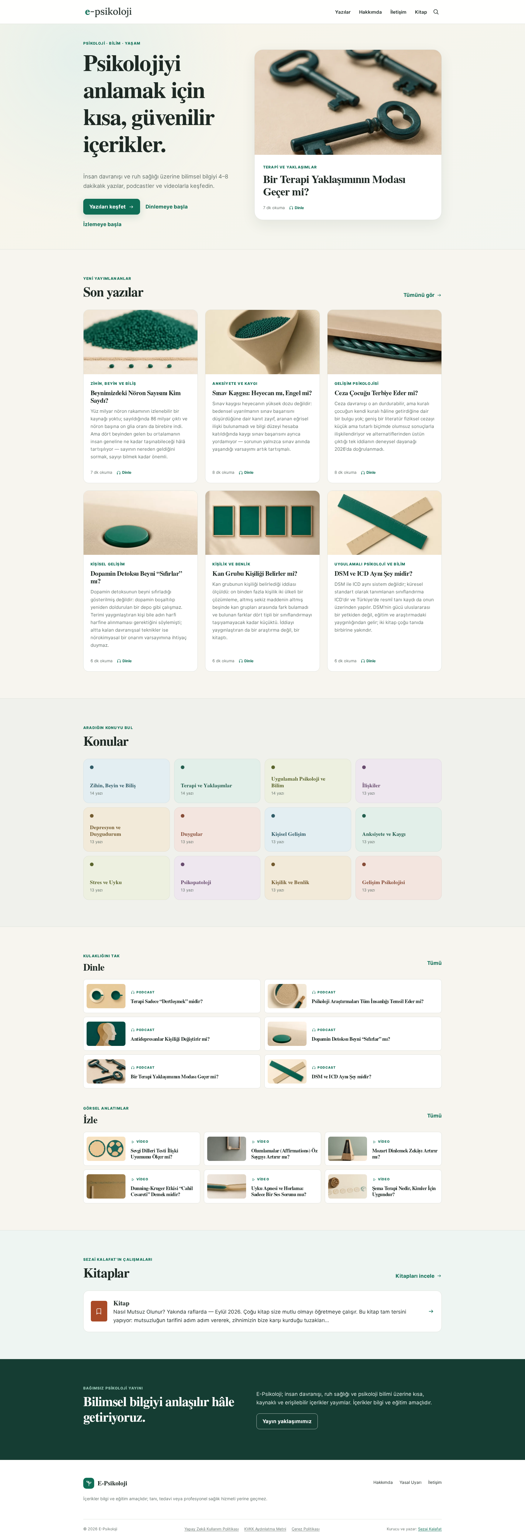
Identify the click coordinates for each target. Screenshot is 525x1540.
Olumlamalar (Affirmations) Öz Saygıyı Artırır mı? (284, 1153)
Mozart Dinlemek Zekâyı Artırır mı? (404, 1153)
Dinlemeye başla (167, 207)
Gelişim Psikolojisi (357, 383)
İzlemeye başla (102, 224)
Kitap (421, 12)
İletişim (398, 12)
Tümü (434, 963)
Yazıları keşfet (107, 207)
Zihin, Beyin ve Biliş (113, 383)
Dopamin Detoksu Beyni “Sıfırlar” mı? (136, 576)
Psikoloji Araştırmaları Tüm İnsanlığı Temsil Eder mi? (368, 1001)
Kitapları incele (415, 1276)
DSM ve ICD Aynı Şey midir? (374, 573)
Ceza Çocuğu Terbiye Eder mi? (376, 392)
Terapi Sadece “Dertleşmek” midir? (166, 1001)
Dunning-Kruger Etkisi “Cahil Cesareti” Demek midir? (162, 1191)
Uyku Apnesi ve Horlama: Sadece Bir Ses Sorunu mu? (278, 1191)
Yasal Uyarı (410, 1482)
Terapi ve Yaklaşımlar (290, 167)
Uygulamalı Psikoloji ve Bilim (370, 564)
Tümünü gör (418, 295)
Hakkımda (370, 12)
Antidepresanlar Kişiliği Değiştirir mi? (170, 1039)
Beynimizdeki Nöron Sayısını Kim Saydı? (135, 396)
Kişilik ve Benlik (231, 564)
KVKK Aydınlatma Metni (265, 1529)
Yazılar (343, 12)
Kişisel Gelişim (108, 564)
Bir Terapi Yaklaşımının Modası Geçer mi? (334, 185)
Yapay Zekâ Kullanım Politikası (211, 1529)
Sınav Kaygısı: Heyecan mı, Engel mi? (262, 392)
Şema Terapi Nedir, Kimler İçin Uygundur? (404, 1191)
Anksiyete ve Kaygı (234, 383)
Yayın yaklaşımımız (287, 1421)
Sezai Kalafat (430, 1529)
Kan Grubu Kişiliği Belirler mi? (254, 573)
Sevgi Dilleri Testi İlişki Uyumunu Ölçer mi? (154, 1153)
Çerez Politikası (306, 1529)
